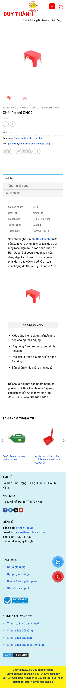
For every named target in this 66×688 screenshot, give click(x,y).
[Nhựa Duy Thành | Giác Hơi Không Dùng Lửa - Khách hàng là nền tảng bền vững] (33, 6)
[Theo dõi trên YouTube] (21, 510)
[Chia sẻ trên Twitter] (18, 151)
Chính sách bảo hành (20, 637)
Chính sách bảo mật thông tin (25, 644)
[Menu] (52, 6)
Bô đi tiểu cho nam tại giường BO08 (14, 458)
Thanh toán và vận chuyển (23, 623)
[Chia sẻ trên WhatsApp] (6, 151)
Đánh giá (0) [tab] (12, 193)
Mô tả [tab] (9, 178)
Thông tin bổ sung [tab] (16, 185)
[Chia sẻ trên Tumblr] (37, 151)
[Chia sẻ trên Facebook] (12, 151)
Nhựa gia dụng (29, 107)
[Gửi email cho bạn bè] (25, 151)
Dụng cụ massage (18, 574)
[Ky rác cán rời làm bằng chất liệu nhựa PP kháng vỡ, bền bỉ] (49, 438)
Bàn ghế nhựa (51, 107)
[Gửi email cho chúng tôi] (15, 510)
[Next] (58, 60)
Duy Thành (42, 239)
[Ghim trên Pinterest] (31, 151)
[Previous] (8, 60)
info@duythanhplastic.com (28, 532)
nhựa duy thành (27, 143)
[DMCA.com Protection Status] (16, 654)
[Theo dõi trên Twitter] (10, 510)
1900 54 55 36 (24, 528)
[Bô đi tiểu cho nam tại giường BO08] (17, 438)
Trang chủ (9, 107)
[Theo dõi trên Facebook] (5, 510)
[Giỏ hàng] (60, 6)
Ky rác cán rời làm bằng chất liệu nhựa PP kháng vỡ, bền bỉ (48, 459)
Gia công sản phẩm (19, 588)
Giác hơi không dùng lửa (22, 581)
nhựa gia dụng (43, 143)
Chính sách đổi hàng (20, 630)
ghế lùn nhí (13, 143)
